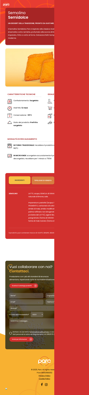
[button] (23, 285)
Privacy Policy (44, 375)
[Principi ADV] (44, 389)
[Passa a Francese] (70, 305)
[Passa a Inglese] (67, 305)
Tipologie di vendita (43, 180)
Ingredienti (20, 180)
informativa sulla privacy (39, 332)
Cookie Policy (44, 379)
